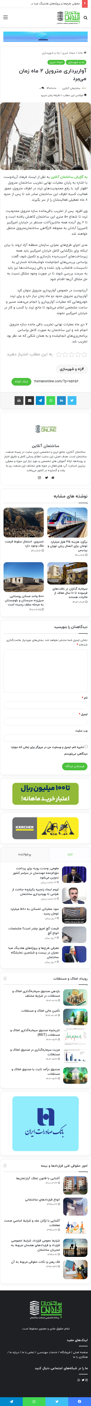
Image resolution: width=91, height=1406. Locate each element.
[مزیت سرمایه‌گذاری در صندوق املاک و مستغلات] (75, 1056)
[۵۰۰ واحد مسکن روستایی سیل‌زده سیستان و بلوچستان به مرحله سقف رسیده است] (24, 577)
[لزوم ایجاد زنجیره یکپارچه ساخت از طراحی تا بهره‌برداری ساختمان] (74, 895)
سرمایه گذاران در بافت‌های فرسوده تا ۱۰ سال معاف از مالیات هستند (69, 593)
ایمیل (83, 714)
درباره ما (14, 1352)
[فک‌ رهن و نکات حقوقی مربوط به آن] (75, 1269)
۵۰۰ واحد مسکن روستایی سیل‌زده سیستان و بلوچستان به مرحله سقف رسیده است (24, 600)
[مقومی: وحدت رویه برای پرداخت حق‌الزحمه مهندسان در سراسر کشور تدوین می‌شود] (74, 874)
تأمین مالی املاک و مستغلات (40, 1011)
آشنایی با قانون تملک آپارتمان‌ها (38, 1178)
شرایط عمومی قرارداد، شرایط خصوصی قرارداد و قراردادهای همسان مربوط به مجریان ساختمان (35, 1245)
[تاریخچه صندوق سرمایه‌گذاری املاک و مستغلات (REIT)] (75, 1036)
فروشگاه (65, 1352)
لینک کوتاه (21, 382)
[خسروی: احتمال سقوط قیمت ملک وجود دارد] (24, 522)
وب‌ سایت (81, 731)
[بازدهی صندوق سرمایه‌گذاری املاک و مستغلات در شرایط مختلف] (75, 997)
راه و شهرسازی (51, 53)
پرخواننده (24, 854)
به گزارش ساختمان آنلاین (69, 177)
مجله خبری (68, 53)
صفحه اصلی (80, 1352)
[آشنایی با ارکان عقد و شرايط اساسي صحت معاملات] (75, 1227)
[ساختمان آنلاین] (68, 17)
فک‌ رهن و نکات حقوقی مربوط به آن (35, 1262)
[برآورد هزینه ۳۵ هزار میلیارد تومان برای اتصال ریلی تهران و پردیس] (67, 523)
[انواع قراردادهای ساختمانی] (75, 1207)
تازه (70, 854)
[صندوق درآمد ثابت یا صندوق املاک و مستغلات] (75, 1075)
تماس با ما (28, 1352)
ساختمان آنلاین (71, 88)
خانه (81, 53)
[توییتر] (72, 400)
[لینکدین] (61, 400)
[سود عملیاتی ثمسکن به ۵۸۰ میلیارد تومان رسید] (74, 915)
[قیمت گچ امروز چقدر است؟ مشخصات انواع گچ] (74, 935)
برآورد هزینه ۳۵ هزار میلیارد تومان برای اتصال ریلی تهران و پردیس (67, 546)
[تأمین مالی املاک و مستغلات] (75, 1017)
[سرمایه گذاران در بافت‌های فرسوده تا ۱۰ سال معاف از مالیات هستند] (67, 573)
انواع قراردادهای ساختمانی (42, 1200)
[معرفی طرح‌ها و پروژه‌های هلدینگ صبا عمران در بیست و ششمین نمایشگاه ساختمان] (74, 954)
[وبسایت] (51, 477)
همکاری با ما (80, 1357)
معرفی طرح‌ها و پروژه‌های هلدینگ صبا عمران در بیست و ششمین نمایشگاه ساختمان (33, 952)
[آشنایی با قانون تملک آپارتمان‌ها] (75, 1185)
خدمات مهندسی (47, 1352)
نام (84, 698)
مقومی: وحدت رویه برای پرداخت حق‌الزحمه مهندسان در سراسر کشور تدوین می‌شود (36, 873)
